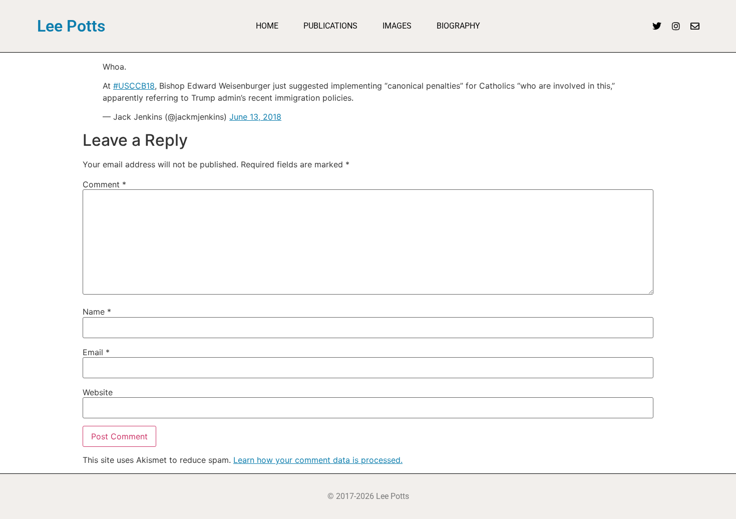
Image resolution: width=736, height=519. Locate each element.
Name (97, 312)
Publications (330, 26)
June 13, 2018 (255, 117)
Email (96, 352)
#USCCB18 (134, 86)
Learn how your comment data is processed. (318, 460)
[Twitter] (656, 26)
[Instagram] (675, 26)
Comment (104, 184)
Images (397, 26)
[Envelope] (694, 26)
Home (267, 26)
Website (98, 392)
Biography (458, 26)
